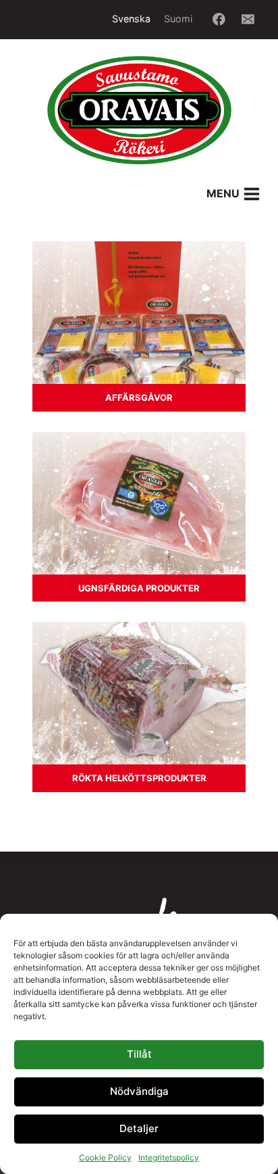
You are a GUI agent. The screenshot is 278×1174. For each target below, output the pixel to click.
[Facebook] (218, 19)
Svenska (131, 18)
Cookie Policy (105, 1157)
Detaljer (139, 1128)
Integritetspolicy (168, 1157)
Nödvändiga (139, 1091)
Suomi (178, 18)
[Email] (248, 19)
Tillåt (139, 1054)
